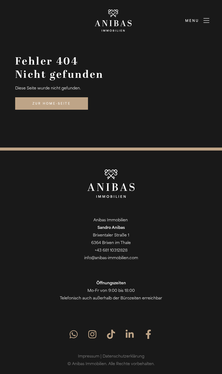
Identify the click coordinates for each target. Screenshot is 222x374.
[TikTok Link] (111, 334)
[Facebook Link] (148, 334)
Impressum (88, 357)
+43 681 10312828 (111, 251)
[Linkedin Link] (129, 334)
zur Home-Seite (51, 103)
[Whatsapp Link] (73, 334)
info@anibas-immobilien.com (111, 258)
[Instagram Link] (92, 334)
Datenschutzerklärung (123, 357)
